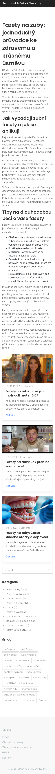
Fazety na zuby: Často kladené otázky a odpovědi (27, 535)
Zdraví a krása (17, 598)
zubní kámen (33, 671)
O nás (5, 736)
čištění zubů (26, 683)
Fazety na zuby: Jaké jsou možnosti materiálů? (25, 393)
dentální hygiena (13, 671)
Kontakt (6, 757)
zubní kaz (24, 677)
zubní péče (32, 666)
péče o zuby (11, 649)
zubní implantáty (13, 666)
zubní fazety (39, 677)
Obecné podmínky (12, 742)
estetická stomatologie (17, 660)
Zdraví (11, 607)
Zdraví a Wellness (18, 611)
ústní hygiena (29, 649)
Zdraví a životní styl (19, 603)
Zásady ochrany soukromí (17, 747)
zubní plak (9, 677)
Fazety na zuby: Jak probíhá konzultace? (28, 464)
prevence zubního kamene (19, 700)
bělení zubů (10, 654)
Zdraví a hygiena (17, 625)
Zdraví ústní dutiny (18, 629)
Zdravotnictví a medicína (22, 616)
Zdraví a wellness (18, 594)
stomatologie (30, 688)
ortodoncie (40, 660)
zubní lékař (10, 683)
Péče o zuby (16, 589)
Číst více (11, 415)
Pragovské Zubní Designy (21, 3)
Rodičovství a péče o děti (22, 620)
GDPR (5, 752)
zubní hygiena (28, 654)
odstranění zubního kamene (19, 694)
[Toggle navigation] (46, 3)
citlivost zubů (11, 688)
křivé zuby (43, 700)
